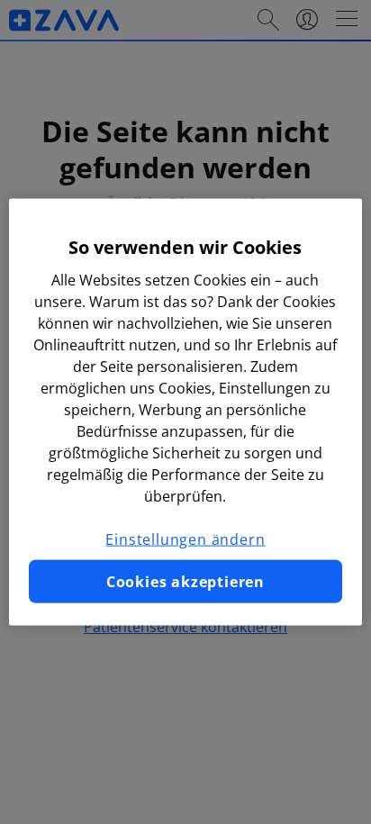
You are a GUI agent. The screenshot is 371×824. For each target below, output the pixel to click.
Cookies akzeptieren (185, 582)
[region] (185, 412)
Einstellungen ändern (185, 538)
